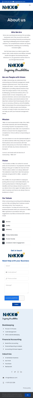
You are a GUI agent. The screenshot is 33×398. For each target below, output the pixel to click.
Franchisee (8, 363)
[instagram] (18, 372)
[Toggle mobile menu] (30, 5)
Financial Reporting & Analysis (13, 346)
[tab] (16, 222)
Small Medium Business (11, 358)
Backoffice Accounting (11, 343)
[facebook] (12, 372)
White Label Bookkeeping (12, 334)
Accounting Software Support (13, 349)
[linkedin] (21, 372)
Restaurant (8, 366)
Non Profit (8, 360)
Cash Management (10, 332)
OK (27, 395)
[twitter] (15, 372)
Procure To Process (10, 329)
